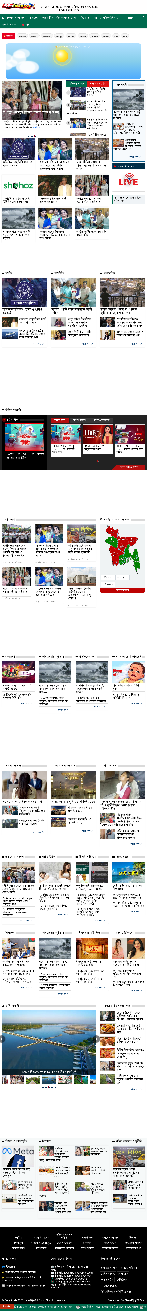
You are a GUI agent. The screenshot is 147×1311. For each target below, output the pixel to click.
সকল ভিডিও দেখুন (129, 467)
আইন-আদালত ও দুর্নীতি (128, 1141)
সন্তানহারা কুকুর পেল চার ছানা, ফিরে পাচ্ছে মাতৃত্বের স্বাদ (131, 1066)
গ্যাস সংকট (22, 36)
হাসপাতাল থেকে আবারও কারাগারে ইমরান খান (130, 333)
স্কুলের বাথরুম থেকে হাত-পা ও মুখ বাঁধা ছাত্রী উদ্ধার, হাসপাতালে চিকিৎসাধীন (121, 805)
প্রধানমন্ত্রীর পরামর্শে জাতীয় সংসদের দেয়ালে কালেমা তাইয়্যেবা (127, 145)
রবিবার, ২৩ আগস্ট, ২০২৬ (13, 562)
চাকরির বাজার (13, 765)
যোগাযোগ (123, 1273)
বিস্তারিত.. (45, 127)
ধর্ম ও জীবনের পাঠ (64, 765)
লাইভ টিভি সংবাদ (125, 166)
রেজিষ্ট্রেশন (122, 1279)
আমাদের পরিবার (128, 1267)
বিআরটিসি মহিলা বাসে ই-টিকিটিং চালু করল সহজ (17, 200)
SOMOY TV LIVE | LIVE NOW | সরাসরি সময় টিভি (24, 456)
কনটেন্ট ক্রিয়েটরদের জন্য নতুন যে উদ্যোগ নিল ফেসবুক (16, 1173)
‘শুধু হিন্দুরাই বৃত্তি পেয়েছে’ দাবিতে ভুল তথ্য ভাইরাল (90, 887)
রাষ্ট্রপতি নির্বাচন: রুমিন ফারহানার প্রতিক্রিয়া (80, 333)
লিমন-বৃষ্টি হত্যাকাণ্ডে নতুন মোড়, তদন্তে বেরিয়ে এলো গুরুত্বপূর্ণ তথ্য (17, 901)
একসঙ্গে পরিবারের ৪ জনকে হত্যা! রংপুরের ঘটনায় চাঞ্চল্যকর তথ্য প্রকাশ (97, 124)
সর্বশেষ (9, 17)
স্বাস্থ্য (96, 17)
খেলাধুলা (10, 656)
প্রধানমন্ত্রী (71, 36)
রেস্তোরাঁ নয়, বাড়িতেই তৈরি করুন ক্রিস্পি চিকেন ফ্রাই (130, 1029)
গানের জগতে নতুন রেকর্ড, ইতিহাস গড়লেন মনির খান (98, 1188)
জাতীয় (8, 273)
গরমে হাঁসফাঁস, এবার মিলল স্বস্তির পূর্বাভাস (55, 987)
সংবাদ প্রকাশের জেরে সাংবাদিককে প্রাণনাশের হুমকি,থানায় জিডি (88, 911)
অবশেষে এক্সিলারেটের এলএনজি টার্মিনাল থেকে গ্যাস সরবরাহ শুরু (32, 334)
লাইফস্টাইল (109, 17)
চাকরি (5, 24)
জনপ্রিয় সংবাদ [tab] (98, 83)
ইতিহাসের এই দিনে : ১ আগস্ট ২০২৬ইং (89, 980)
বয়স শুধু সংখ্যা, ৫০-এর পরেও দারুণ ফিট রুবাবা (126, 963)
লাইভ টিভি (12, 419)
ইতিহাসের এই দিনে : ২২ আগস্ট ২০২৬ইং (89, 963)
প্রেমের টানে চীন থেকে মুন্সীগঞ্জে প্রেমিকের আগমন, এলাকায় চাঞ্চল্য (130, 1016)
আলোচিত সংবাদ (41, 1237)
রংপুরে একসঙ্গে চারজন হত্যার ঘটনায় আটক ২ (88, 200)
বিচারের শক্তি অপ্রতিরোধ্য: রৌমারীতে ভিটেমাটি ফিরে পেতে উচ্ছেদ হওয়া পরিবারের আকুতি (121, 820)
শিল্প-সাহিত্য (87, 1248)
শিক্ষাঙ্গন (9, 932)
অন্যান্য (13, 24)
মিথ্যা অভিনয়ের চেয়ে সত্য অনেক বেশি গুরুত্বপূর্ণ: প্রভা (62, 1172)
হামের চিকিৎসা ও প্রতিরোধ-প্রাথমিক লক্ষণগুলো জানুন (127, 974)
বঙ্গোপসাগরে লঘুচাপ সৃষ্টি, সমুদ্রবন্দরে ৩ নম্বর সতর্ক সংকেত (17, 235)
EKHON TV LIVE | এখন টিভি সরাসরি (129, 448)
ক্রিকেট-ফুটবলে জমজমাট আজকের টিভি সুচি (17, 696)
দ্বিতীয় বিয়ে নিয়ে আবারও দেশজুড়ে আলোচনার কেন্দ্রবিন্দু (130, 1053)
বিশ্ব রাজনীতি (47, 36)
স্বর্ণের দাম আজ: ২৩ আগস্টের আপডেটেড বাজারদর (91, 700)
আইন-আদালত (62, 17)
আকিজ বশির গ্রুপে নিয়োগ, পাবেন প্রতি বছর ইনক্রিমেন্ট (32, 811)
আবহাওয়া (106, 36)
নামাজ (125, 36)
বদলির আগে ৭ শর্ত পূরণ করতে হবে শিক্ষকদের (15, 963)
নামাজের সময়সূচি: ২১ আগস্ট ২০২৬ (80, 820)
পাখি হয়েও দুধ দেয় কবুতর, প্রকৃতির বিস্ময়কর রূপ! (130, 1079)
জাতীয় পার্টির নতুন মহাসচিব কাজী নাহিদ (91, 233)
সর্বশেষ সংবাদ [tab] (76, 83)
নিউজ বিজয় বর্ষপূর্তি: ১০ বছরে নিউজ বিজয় (49, 1072)
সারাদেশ (33, 17)
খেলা (73, 17)
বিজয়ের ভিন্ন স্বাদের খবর (116, 1005)
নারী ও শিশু (109, 765)
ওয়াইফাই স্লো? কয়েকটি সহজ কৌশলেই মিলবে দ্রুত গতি (26, 1200)
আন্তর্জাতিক (47, 17)
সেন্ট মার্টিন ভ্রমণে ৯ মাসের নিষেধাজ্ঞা (127, 887)
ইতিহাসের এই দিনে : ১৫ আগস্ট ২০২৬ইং (90, 972)
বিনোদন (85, 17)
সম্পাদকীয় (41, 1248)
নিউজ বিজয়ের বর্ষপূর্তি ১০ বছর (116, 1291)
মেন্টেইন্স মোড (108, 1273)
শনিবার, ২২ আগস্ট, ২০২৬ (79, 605)
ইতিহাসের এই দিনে (89, 932)
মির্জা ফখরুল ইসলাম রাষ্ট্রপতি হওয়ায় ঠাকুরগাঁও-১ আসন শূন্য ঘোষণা (80, 593)
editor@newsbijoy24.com (77, 1275)
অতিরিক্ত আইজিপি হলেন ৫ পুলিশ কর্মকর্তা (96, 91)
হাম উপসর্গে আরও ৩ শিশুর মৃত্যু (127, 687)
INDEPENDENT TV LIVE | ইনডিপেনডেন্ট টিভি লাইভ (97, 449)
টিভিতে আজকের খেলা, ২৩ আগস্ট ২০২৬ (16, 687)
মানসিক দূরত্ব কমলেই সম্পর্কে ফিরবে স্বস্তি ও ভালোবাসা (55, 887)
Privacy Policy (109, 1285)
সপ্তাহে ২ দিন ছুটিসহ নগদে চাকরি (22, 802)
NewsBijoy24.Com (135, 1300)
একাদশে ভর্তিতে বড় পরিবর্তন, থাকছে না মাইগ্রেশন (17, 980)
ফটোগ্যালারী (12, 1005)
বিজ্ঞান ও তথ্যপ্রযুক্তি (16, 1141)
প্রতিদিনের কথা (86, 656)
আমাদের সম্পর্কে (109, 1267)
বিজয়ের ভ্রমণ (122, 857)
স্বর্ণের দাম (34, 36)
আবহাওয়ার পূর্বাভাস (52, 656)
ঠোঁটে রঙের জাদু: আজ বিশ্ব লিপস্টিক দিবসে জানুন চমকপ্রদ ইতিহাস (55, 898)
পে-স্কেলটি (94, 36)
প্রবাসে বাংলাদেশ (14, 857)
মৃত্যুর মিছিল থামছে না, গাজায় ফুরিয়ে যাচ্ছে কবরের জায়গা (91, 165)
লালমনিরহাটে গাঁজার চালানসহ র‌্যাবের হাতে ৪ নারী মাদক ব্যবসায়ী (81, 549)
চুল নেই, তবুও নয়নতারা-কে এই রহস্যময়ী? (99, 1151)
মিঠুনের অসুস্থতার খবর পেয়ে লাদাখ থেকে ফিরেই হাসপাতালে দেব (99, 1208)
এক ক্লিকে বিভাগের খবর (116, 519)
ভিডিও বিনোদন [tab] (102, 420)
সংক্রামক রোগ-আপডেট (128, 656)
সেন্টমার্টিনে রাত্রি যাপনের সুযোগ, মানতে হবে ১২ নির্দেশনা (128, 904)
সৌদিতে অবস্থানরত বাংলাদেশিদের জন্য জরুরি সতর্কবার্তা (15, 912)
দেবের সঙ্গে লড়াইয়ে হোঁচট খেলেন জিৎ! (98, 1170)
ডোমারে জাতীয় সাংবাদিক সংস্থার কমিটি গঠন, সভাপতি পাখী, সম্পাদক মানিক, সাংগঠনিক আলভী (90, 899)
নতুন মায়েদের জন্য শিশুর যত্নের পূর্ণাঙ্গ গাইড (53, 907)
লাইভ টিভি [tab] (59, 420)
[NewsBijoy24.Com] (18, 5)
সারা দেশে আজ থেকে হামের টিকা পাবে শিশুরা (128, 983)
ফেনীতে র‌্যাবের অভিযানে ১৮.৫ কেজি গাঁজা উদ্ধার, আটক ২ (135, 1200)
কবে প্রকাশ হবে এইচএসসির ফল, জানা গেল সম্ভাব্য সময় (18, 972)
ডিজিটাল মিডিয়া (87, 857)
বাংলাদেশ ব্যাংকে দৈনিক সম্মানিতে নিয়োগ (32, 822)
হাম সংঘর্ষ (83, 36)
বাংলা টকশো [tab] (79, 420)
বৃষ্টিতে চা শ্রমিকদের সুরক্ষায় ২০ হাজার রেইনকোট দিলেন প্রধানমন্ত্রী (128, 129)
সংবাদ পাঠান (107, 1279)
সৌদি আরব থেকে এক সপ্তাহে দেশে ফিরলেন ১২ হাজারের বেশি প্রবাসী (18, 889)
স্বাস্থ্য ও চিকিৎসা (124, 932)
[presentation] (96, 1039)
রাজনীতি (59, 273)
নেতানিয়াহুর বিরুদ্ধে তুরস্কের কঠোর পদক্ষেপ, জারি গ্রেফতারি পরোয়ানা (130, 322)
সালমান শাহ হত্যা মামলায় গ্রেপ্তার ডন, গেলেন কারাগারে (63, 1208)
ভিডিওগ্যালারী (13, 410)
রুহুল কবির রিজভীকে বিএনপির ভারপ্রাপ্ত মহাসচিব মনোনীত (79, 322)
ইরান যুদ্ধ (59, 36)
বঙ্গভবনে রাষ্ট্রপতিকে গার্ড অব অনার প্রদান (53, 200)
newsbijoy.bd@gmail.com (78, 1272)
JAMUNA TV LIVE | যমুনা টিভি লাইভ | (63, 448)
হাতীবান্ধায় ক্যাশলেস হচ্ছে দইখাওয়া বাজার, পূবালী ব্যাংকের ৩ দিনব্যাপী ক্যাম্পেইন (87, 107)
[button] (28, 136)
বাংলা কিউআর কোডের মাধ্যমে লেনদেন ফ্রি (25, 1184)
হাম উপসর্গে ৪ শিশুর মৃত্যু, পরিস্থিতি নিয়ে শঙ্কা (127, 696)
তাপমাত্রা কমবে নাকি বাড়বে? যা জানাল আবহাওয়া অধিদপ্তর (54, 701)
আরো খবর (134, 157)
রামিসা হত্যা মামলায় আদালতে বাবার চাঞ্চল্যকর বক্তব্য (128, 834)
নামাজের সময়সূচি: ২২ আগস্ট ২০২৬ (73, 802)
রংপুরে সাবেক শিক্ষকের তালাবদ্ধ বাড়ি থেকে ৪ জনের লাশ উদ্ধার (31, 114)
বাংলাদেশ (19, 17)
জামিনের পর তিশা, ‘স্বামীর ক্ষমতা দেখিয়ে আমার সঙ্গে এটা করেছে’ (54, 1189)
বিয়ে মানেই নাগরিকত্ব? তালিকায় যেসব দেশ (129, 1040)
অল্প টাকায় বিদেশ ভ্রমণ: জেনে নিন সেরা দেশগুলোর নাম (128, 896)
